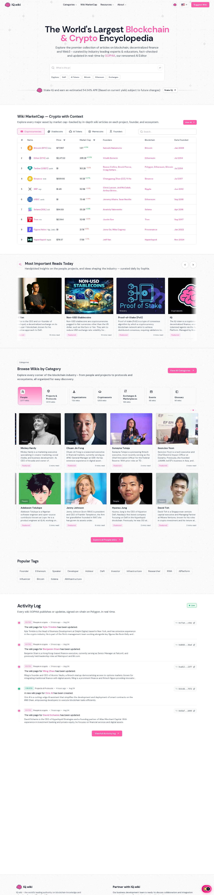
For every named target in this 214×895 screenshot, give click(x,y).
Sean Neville (125, 199)
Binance (38, 178)
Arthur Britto (109, 190)
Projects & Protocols (44, 688)
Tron (36, 219)
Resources (106, 4)
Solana (148, 209)
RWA (169, 571)
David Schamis (51, 715)
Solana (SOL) (40, 209)
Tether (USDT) (41, 168)
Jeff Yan (107, 239)
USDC (36, 199)
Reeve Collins (110, 167)
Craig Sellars (109, 170)
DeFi (64, 77)
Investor (115, 571)
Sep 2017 (178, 219)
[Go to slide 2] (193, 410)
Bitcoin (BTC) (40, 148)
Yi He (128, 178)
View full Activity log (105, 733)
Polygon (149, 167)
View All (188, 122)
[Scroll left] (185, 264)
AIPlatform (184, 571)
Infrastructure (134, 571)
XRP (36, 189)
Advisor (89, 571)
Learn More (157, 90)
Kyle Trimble (50, 627)
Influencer (25, 579)
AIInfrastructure (73, 579)
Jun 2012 (178, 189)
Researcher (154, 571)
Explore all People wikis (105, 539)
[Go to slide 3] (195, 410)
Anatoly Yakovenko (112, 209)
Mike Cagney (119, 229)
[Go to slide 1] (190, 410)
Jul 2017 (178, 178)
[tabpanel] (107, 191)
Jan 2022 (179, 229)
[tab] (30, 131)
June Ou (107, 229)
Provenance (151, 229)
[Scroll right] (193, 264)
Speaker (56, 571)
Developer (73, 571)
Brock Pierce (124, 167)
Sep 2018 (178, 199)
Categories (69, 4)
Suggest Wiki (200, 4)
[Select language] (184, 5)
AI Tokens (75, 77)
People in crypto (40, 622)
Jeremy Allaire (110, 199)
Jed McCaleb (123, 187)
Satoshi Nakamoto (112, 148)
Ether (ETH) (39, 158)
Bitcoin (87, 77)
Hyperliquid (40, 239)
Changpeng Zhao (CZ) (114, 178)
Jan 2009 (179, 148)
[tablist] (71, 131)
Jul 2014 (178, 158)
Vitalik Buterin (110, 158)
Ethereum (99, 77)
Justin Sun (108, 219)
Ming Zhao (49, 671)
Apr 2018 (178, 209)
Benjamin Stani (51, 649)
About (120, 4)
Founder (24, 571)
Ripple (148, 189)
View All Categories (180, 370)
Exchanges (113, 77)
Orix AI (49, 693)
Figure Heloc (40, 229)
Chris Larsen (109, 187)
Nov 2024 (179, 239)
